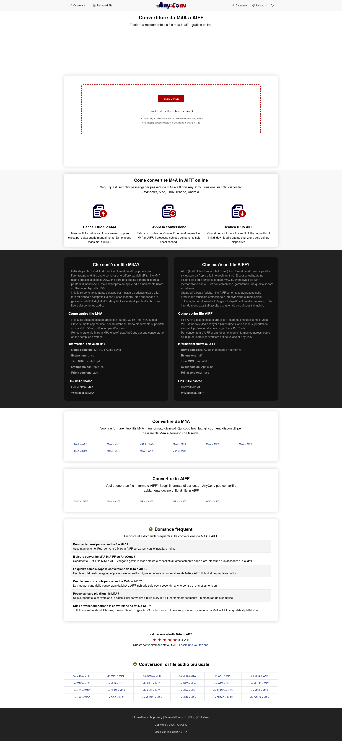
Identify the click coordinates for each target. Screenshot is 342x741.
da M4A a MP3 (81, 676)
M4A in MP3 (245, 444)
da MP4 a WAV (259, 676)
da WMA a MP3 (152, 676)
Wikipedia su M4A (82, 393)
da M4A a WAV (81, 697)
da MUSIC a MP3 (152, 697)
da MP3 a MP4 (115, 676)
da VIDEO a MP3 (259, 683)
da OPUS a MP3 (259, 697)
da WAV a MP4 (187, 683)
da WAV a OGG (223, 683)
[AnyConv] (171, 5)
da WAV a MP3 (81, 683)
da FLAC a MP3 (116, 690)
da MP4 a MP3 (259, 690)
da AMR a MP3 (151, 690)
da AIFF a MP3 (151, 683)
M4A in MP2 (212, 444)
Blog (192, 717)
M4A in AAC (80, 444)
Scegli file (171, 98)
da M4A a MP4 (187, 690)
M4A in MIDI (179, 444)
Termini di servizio (175, 717)
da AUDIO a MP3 (223, 690)
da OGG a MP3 (116, 697)
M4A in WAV (146, 451)
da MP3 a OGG (116, 683)
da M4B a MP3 (187, 697)
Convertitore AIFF (192, 387)
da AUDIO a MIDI (223, 697)
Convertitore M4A (82, 387)
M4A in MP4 (80, 451)
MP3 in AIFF (146, 501)
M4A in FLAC (147, 444)
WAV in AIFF (212, 501)
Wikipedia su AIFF (192, 393)
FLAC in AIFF (81, 501)
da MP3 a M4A (187, 676)
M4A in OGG (113, 451)
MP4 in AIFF (179, 501)
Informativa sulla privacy (147, 717)
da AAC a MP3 (223, 676)
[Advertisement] (171, 150)
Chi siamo (203, 717)
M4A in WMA (179, 451)
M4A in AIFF (113, 444)
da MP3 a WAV (81, 690)
